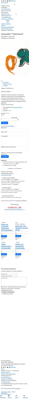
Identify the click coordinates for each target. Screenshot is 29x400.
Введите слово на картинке (8, 147)
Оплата (4, 350)
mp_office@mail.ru (6, 17)
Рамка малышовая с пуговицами (6, 246)
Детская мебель (6, 334)
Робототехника (6, 317)
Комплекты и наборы (7, 307)
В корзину (4, 123)
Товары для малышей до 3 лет (10, 323)
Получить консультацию (7, 126)
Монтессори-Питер (17, 107)
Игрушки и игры (6, 326)
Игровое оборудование (8, 328)
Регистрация (4, 2)
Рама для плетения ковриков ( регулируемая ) (7, 227)
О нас (3, 347)
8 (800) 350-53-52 (5, 14)
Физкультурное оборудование (10, 342)
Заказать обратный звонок (8, 374)
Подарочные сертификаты (9, 309)
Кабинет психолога (7, 315)
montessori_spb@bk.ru (7, 19)
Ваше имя (4, 127)
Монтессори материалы (8, 312)
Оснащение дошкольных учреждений (12, 345)
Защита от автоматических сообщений (11, 152)
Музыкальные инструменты (9, 336)
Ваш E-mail (4, 132)
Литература (5, 331)
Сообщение (4, 136)
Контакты (4, 358)
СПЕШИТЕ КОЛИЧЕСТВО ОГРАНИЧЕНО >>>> (14, 209)
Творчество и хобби (7, 339)
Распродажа (5, 304)
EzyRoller (4, 298)
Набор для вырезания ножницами (20, 246)
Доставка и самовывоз (8, 353)
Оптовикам (5, 356)
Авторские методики (7, 320)
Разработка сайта (5, 392)
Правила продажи (4, 393)
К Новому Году (6, 301)
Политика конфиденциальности (6, 394)
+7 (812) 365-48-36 (5, 9)
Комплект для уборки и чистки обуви (21, 228)
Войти (7, 20)
